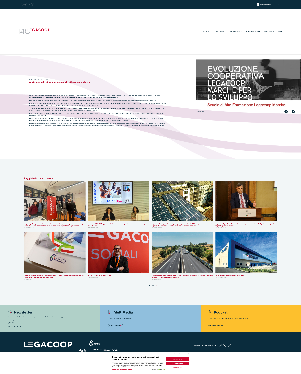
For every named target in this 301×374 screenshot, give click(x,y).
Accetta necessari (177, 363)
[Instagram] (32, 4)
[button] (279, 4)
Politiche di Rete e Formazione (54, 80)
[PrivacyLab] (161, 369)
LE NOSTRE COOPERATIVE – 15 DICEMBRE (230, 275)
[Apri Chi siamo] (209, 31)
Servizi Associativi (265, 4)
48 (149, 285)
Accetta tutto (177, 359)
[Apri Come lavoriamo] (241, 31)
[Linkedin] (25, 4)
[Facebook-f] (22, 4)
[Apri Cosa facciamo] (225, 31)
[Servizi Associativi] (258, 4)
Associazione (41, 80)
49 (153, 285)
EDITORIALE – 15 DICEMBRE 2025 (100, 275)
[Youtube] (29, 4)
